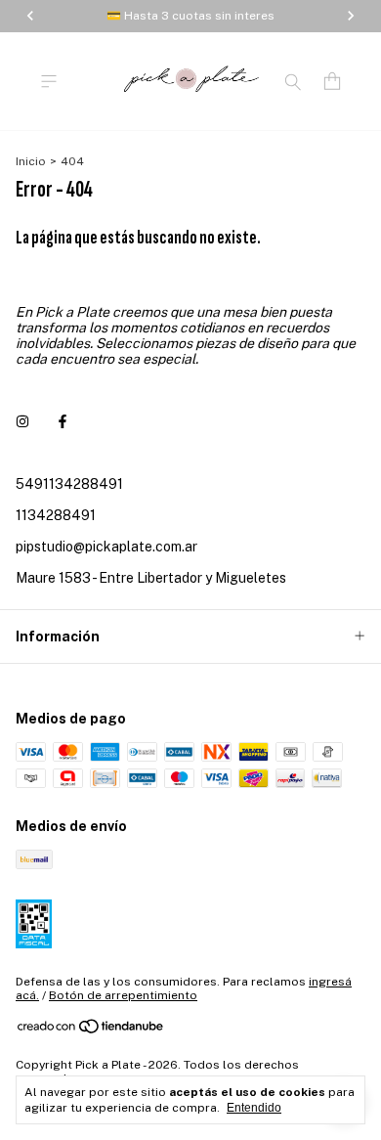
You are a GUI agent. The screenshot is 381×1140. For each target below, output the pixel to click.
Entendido (254, 1108)
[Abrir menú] (49, 81)
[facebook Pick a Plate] (62, 421)
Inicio (31, 161)
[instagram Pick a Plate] (22, 421)
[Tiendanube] (91, 1030)
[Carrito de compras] (332, 81)
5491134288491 (69, 484)
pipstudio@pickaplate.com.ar (106, 546)
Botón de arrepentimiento (123, 995)
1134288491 (56, 515)
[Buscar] (293, 81)
